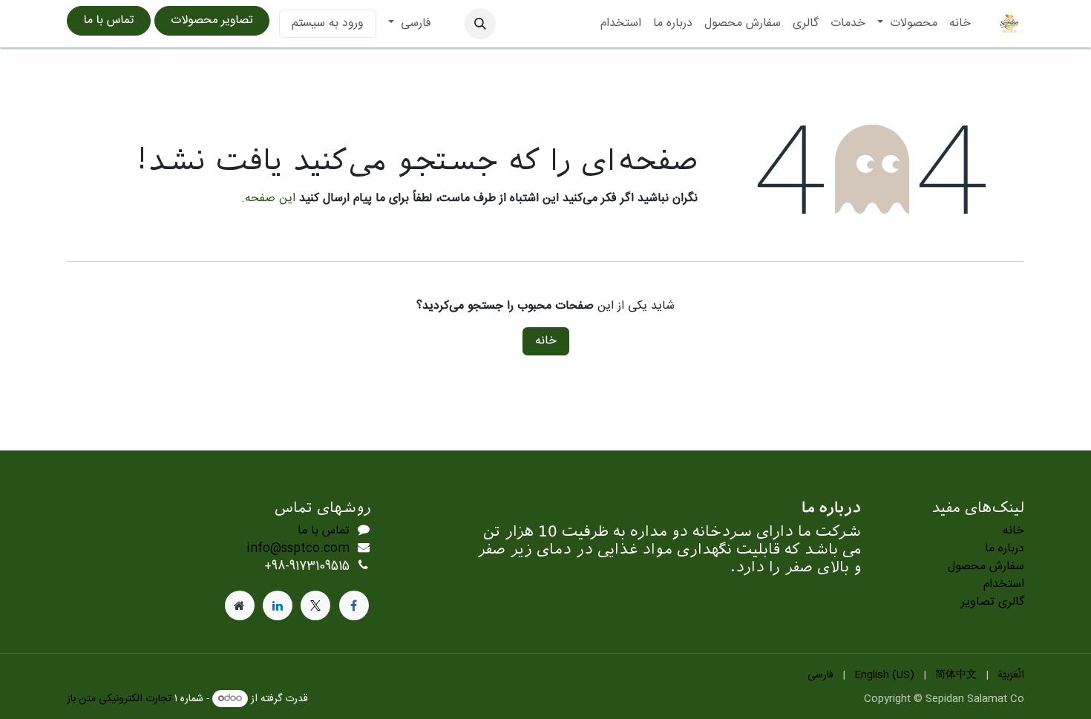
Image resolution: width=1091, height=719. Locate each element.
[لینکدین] (277, 605)
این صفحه (270, 198)
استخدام (1003, 584)
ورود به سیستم (328, 23)
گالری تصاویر (992, 602)
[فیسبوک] (354, 605)
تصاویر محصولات (212, 20)
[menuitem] (960, 24)
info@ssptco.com (298, 549)
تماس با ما (109, 20)
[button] (480, 23)
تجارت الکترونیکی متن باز (119, 699)
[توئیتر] (315, 605)
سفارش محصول (986, 567)
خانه (546, 341)
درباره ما (1004, 549)
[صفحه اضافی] (240, 605)
